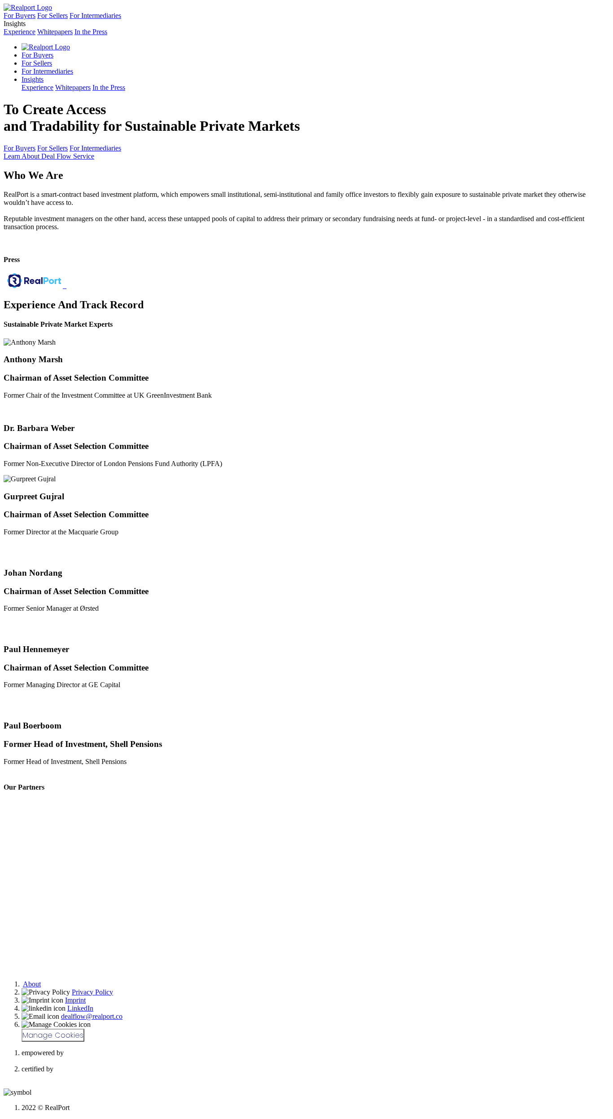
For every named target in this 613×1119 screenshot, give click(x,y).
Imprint (75, 1000)
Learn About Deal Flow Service (49, 156)
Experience (19, 32)
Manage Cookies (52, 1035)
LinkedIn (80, 1008)
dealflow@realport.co (92, 1016)
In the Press (90, 32)
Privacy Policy (92, 992)
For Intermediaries (95, 15)
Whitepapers (55, 32)
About (32, 984)
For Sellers (52, 15)
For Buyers (19, 15)
